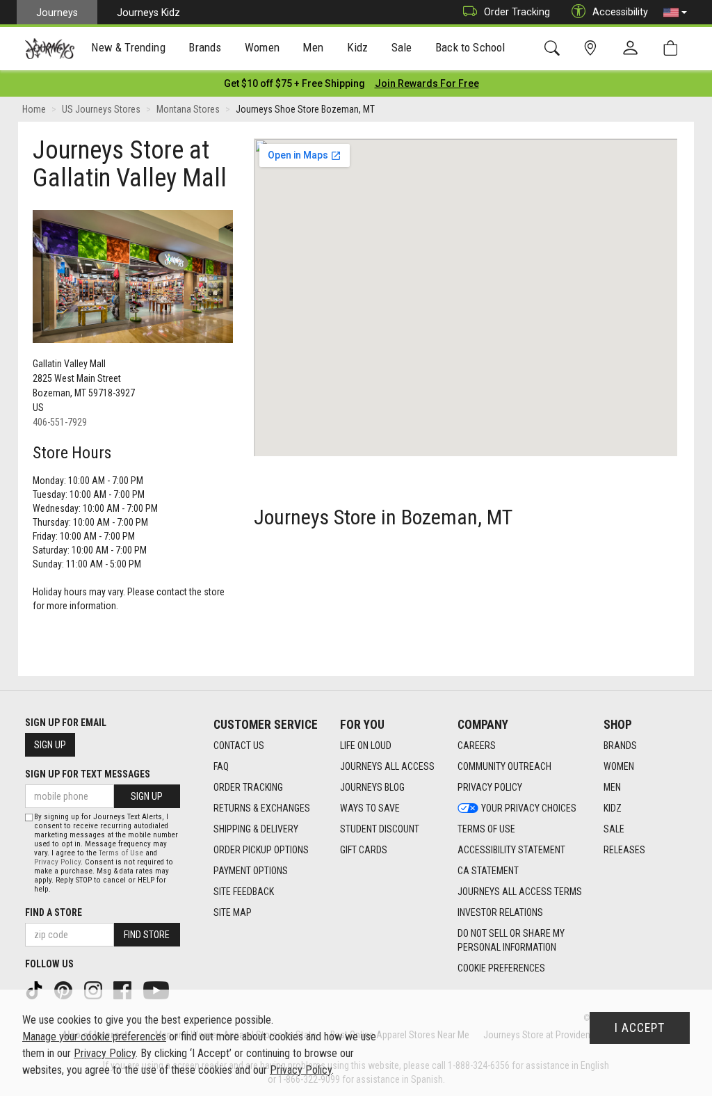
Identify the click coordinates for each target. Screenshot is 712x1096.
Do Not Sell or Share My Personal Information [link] (511, 940)
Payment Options (250, 870)
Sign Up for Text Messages (87, 774)
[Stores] (593, 48)
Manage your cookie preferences (94, 1036)
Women (619, 766)
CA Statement (488, 870)
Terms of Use (486, 829)
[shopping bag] (673, 48)
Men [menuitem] (312, 47)
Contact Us (238, 745)
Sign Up (50, 744)
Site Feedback (243, 891)
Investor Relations (500, 912)
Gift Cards (363, 849)
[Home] (49, 48)
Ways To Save (370, 808)
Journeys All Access (387, 766)
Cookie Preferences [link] (501, 968)
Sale (614, 829)
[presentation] (128, 49)
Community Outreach (504, 766)
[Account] (633, 48)
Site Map (232, 912)
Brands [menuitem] (204, 47)
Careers (477, 745)
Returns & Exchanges (261, 808)
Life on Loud (365, 745)
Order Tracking (517, 11)
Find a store (53, 912)
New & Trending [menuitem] (128, 47)
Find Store (147, 934)
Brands (620, 745)
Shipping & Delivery (255, 829)
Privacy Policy (490, 787)
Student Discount (379, 829)
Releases (624, 849)
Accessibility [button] (620, 11)
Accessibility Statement (511, 849)
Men (612, 787)
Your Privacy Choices (528, 808)
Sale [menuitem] (401, 47)
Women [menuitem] (262, 47)
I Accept (640, 1028)
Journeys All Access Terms (520, 891)
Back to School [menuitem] (470, 47)
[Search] (554, 48)
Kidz (613, 808)
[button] (675, 12)
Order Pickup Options (261, 849)
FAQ (221, 766)
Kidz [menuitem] (358, 47)
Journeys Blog (372, 787)
